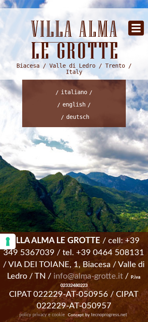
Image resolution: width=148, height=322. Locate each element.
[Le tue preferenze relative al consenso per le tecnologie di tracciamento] (8, 241)
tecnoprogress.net (109, 315)
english (74, 104)
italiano (74, 92)
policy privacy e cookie (42, 315)
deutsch (77, 117)
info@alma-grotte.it (88, 276)
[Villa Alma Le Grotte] (74, 40)
